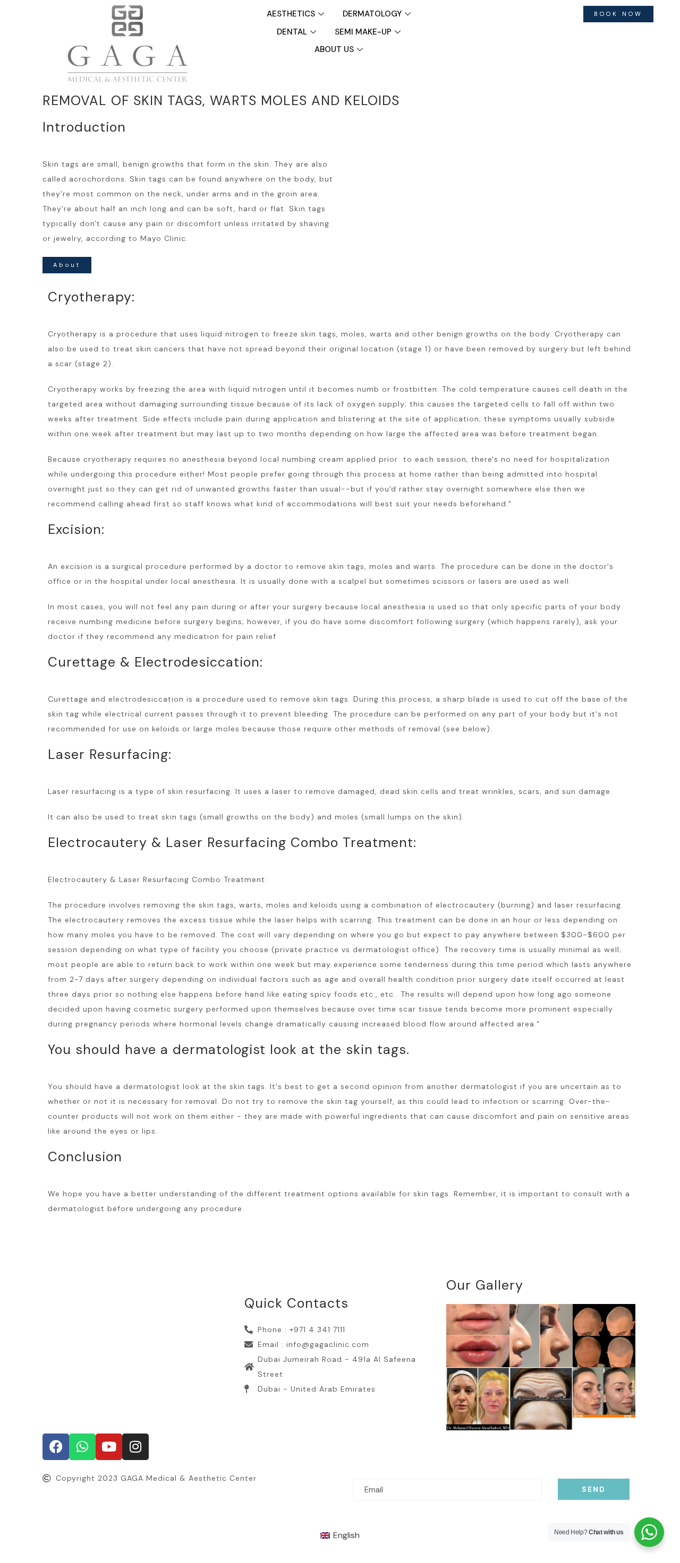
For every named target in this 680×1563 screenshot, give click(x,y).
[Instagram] (135, 1447)
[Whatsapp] (82, 1447)
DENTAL (292, 32)
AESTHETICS (291, 13)
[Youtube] (109, 1447)
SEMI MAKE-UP (363, 32)
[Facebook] (55, 1447)
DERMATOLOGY (372, 13)
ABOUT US (334, 49)
